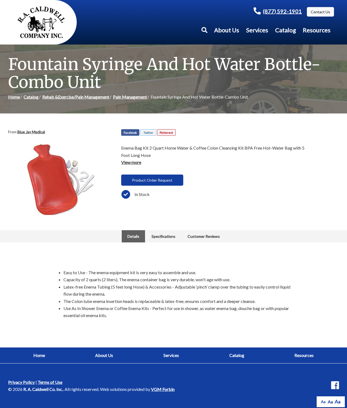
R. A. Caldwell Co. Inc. (43, 389)
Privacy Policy (21, 382)
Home (14, 96)
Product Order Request (152, 180)
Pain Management (130, 96)
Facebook (130, 132)
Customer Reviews (204, 236)
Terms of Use (50, 382)
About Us (226, 30)
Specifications (163, 236)
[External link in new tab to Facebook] (335, 385)
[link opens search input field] (204, 30)
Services (257, 30)
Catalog (285, 30)
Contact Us (320, 12)
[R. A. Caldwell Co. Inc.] (41, 22)
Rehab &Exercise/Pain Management (75, 96)
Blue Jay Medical (31, 131)
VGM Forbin (163, 389)
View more (131, 162)
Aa (323, 401)
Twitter (148, 132)
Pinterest (166, 132)
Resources (316, 30)
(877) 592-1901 (282, 11)
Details (133, 236)
